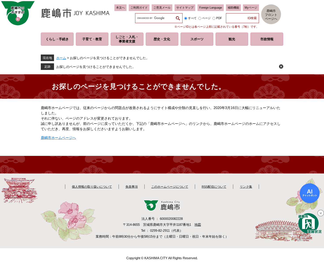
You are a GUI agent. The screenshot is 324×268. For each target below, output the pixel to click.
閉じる (281, 66)
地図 (197, 224)
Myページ (251, 7)
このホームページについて (169, 186)
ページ (206, 18)
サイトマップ (185, 7)
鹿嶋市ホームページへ (58, 138)
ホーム (61, 58)
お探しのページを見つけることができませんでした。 (96, 67)
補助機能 (233, 7)
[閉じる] (320, 213)
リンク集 (246, 186)
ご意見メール (162, 7)
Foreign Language (210, 7)
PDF (219, 18)
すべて (192, 18)
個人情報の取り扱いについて (92, 186)
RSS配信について (214, 186)
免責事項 (131, 186)
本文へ (120, 7)
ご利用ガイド (139, 7)
